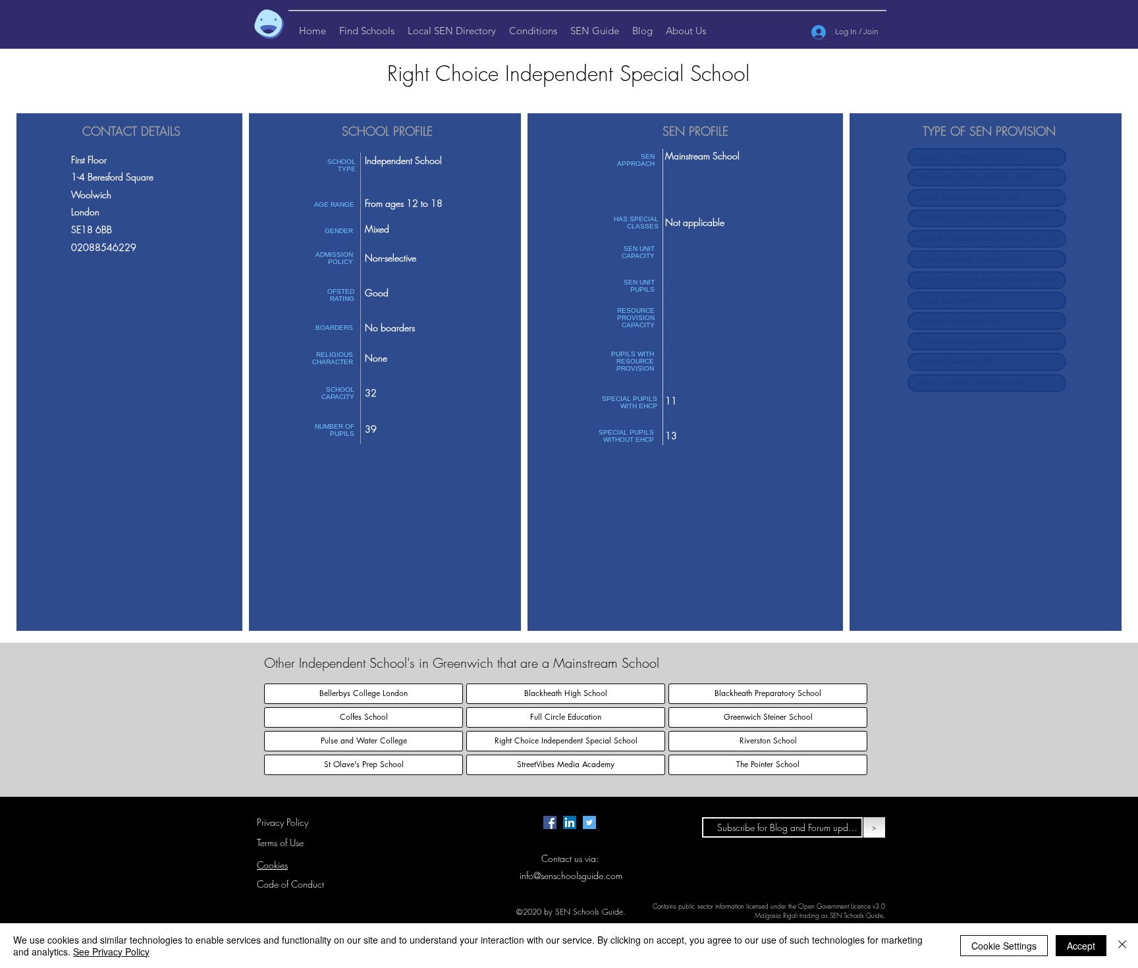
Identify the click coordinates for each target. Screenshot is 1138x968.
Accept (1081, 945)
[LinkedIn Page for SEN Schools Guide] (569, 822)
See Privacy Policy (111, 951)
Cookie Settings (1004, 945)
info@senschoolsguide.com (571, 875)
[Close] (1122, 945)
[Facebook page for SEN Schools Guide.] (549, 822)
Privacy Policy (282, 822)
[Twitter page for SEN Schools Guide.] (589, 822)
